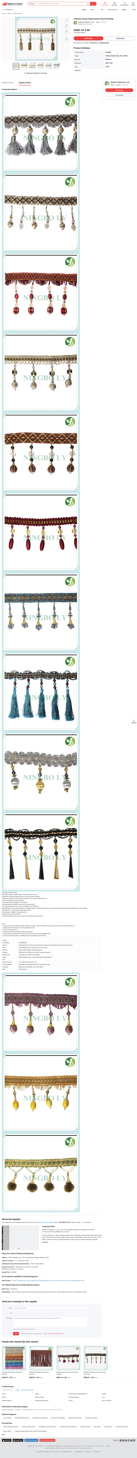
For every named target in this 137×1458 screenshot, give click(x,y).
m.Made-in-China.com (72, 1448)
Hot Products (30, 1446)
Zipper (32, 1280)
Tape (28, 1280)
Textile (9, 13)
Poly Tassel (97, 1427)
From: (10, 1308)
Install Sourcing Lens (48, 1440)
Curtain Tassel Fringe (121, 1427)
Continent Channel (90, 1446)
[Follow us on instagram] (126, 1440)
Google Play (18, 1440)
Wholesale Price (79, 1446)
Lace (24, 1280)
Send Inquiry (88, 38)
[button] (88, 3)
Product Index (100, 1446)
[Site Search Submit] (93, 4)
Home (3, 13)
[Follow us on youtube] (129, 1440)
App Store (6, 1440)
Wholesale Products (68, 1446)
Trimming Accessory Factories (47, 1427)
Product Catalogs (28, 1390)
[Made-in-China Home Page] (12, 4)
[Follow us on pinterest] (131, 1440)
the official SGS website (46, 1222)
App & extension (112, 9)
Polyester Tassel (85, 1427)
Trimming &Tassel (73, 1397)
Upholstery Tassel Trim (74, 1418)
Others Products (106, 1400)
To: (11, 1313)
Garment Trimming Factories (68, 1427)
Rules (134, 9)
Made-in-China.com (60, 1448)
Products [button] (32, 4)
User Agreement (79, 1451)
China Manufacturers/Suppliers (54, 1446)
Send (16, 1333)
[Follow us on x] (123, 1440)
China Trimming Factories (10, 1427)
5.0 (113, 85)
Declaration (88, 1451)
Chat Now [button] (121, 38)
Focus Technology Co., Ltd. (55, 1451)
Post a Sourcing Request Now (53, 1333)
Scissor (70, 1400)
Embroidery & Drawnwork (40, 1418)
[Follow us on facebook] (121, 1440)
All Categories (8, 9)
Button (47, 1280)
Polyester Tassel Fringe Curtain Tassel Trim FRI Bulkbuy (31, 1431)
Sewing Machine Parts (78, 1280)
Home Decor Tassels (91, 1418)
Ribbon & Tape (39, 1397)
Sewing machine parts (41, 1400)
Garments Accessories (63, 1280)
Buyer (92, 9)
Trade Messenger (31, 1440)
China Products (40, 1446)
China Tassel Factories (28, 1427)
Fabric (14, 1280)
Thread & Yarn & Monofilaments (77, 1394)
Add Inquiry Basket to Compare (36, 73)
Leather (104, 1394)
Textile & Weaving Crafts (22, 1418)
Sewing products (7, 1400)
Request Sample (104, 43)
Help (102, 9)
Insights (108, 1446)
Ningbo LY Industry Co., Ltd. (86, 22)
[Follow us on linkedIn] (134, 1440)
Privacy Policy (97, 1451)
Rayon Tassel (7, 1431)
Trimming (20, 1280)
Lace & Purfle (7, 1418)
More (3, 1434)
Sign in (133, 5)
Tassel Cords (107, 1427)
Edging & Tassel (17, 13)
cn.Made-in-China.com (86, 1448)
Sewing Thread (39, 1280)
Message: (9, 1318)
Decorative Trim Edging (58, 1418)
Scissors (52, 1280)
